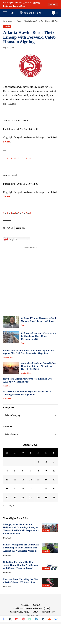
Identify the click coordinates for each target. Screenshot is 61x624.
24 (54, 488)
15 (38, 479)
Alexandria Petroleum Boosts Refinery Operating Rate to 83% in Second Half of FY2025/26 (39, 366)
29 (38, 497)
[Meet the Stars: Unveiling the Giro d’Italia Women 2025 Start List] (50, 582)
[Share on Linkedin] (36, 619)
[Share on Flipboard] (16, 619)
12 (15, 479)
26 (15, 497)
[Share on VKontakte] (56, 619)
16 (46, 479)
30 (46, 497)
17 (54, 479)
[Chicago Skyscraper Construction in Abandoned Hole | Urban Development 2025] (11, 337)
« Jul (5, 505)
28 (30, 497)
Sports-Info (20, 228)
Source (6, 141)
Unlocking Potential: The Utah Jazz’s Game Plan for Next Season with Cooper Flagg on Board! (20, 565)
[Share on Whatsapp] (29, 619)
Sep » (11, 505)
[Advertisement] (30, 280)
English (12, 239)
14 (30, 479)
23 (46, 488)
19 (15, 488)
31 (54, 497)
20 (22, 488)
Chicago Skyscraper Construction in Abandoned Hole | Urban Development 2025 (38, 336)
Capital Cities (25, 373)
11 (7, 479)
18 (7, 488)
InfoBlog (6, 386)
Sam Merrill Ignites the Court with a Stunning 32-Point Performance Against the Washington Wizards (21, 547)
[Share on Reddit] (49, 619)
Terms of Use (18, 6)
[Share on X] (10, 619)
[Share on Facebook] (3, 619)
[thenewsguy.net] (30, 12)
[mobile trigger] (5, 13)
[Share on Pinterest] (23, 619)
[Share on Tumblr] (43, 619)
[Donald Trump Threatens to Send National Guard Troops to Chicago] (11, 322)
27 (22, 497)
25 (7, 497)
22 (38, 488)
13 (22, 479)
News (23, 325)
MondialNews (8, 357)
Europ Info (7, 399)
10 (54, 470)
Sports (7, 26)
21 (30, 488)
